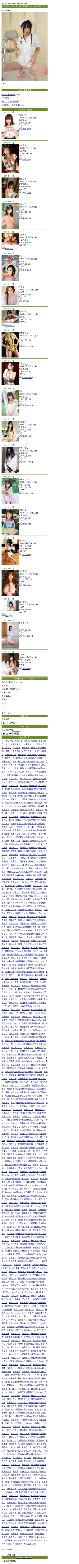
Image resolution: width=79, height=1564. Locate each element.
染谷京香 (31, 1258)
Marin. (20, 937)
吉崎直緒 (42, 789)
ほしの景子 (32, 1182)
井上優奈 (22, 1044)
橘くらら (40, 761)
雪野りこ (12, 975)
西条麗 (4, 920)
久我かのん (30, 1103)
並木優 (15, 768)
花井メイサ (6, 892)
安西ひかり (11, 1468)
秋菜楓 (27, 741)
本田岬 (41, 972)
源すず (8, 844)
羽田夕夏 (42, 875)
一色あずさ (41, 913)
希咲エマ (26, 985)
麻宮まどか (32, 1044)
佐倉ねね (40, 1361)
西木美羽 (33, 1078)
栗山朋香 (35, 1464)
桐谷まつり (29, 1309)
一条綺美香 (13, 854)
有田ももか (10, 1540)
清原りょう (36, 923)
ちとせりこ (21, 868)
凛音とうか (37, 1485)
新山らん (22, 916)
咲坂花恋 (16, 1299)
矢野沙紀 (12, 782)
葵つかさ (16, 748)
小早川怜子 (32, 903)
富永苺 (12, 896)
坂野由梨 (38, 803)
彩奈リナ (12, 1278)
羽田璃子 (42, 1282)
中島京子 (11, 1254)
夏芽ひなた (19, 1382)
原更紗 (4, 792)
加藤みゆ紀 (30, 1416)
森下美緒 (27, 1485)
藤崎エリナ (21, 913)
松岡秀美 (40, 1530)
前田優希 (42, 796)
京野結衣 (14, 1147)
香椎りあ (42, 1220)
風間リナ (9, 1482)
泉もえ (4, 1261)
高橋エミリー (33, 1478)
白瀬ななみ (13, 1495)
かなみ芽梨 (30, 1041)
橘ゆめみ (38, 910)
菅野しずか (27, 462)
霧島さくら (28, 1109)
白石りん (40, 1327)
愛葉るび (40, 937)
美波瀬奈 (17, 1265)
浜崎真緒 (5, 851)
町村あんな (30, 1061)
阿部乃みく (11, 1068)
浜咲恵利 (26, 585)
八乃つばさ (25, 1471)
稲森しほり (34, 1134)
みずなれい (13, 779)
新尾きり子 (36, 1427)
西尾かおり (32, 875)
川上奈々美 (6, 830)
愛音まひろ (21, 820)
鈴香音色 (26, 159)
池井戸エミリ (17, 1292)
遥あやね (18, 1499)
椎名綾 (19, 1247)
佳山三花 (39, 810)
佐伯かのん (15, 1340)
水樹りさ (20, 885)
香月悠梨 (22, 754)
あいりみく (13, 1354)
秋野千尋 (42, 889)
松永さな (29, 1482)
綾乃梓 (43, 979)
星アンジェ (15, 1313)
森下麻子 (29, 1072)
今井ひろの (28, 844)
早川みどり (13, 1189)
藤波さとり (6, 1509)
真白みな (31, 1468)
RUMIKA (40, 782)
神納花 (17, 1251)
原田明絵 (33, 768)
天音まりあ (28, 1409)
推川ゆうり (30, 1327)
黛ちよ (43, 1240)
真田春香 (16, 830)
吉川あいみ (17, 872)
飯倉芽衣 (42, 1506)
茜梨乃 (39, 1271)
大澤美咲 (5, 1334)
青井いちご (13, 1106)
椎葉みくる (32, 1513)
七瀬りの (31, 868)
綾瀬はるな (33, 979)
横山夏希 (37, 1347)
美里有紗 (36, 927)
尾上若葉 (33, 854)
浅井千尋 (14, 1030)
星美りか (26, 834)
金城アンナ (36, 1065)
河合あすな (19, 1482)
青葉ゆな (40, 1440)
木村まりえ (36, 1527)
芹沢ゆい (24, 785)
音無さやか (13, 923)
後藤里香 (40, 1385)
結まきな (9, 1485)
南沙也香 (44, 1082)
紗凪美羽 (26, 1371)
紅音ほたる (22, 823)
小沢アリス (13, 813)
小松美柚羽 (34, 1399)
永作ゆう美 (6, 1371)
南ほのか (22, 1444)
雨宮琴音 (12, 937)
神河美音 (36, 1247)
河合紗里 (5, 1420)
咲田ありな (11, 1440)
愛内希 (30, 1068)
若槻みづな (11, 1227)
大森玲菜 (40, 1144)
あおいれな (35, 1206)
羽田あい (14, 799)
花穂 (20, 1151)
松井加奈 (42, 1182)
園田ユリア (23, 1158)
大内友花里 (36, 1227)
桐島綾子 (31, 1254)
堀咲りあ (11, 927)
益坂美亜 (38, 1516)
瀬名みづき (27, 493)
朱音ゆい (31, 827)
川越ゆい (26, 1334)
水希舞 (8, 1178)
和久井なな (10, 1416)
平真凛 (15, 1471)
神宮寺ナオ (25, 1433)
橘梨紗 (8, 951)
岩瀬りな (27, 1499)
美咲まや (42, 1430)
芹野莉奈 (12, 1320)
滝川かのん (32, 889)
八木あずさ (30, 996)
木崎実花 (25, 1251)
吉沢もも (22, 782)
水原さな (11, 1089)
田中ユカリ (10, 1409)
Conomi (30, 1423)
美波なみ (34, 1082)
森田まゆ (26, 1285)
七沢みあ (20, 1454)
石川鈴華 (5, 1047)
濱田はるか (13, 1365)
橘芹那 (4, 1223)
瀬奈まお (31, 1130)
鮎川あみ (5, 982)
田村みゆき (25, 923)
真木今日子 (21, 906)
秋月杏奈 (14, 1244)
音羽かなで (6, 748)
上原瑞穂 (24, 1037)
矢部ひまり (25, 1527)
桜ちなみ (25, 1178)
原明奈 (4, 827)
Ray (43, 1034)
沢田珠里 (20, 1099)
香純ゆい (11, 1140)
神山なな (40, 1309)
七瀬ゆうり (27, 377)
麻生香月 (31, 851)
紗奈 (14, 761)
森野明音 (22, 1075)
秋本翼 (17, 1375)
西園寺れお (10, 1161)
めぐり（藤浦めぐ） (17, 827)
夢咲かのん (39, 1533)
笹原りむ (26, 270)
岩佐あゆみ (37, 1451)
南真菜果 (33, 1220)
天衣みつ (35, 748)
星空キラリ (25, 1223)
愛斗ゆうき (17, 1109)
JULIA (31, 810)
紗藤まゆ (40, 934)
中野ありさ (26, 1016)
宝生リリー (39, 1520)
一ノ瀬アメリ (27, 744)
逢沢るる (27, 1165)
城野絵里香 (15, 1475)
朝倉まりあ (36, 941)
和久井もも (39, 1006)
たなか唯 (40, 1523)
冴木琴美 (22, 1344)
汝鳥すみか (13, 1034)
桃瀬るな (29, 1382)
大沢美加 (31, 820)
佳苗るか (42, 848)
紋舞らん (33, 848)
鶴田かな (5, 799)
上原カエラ (39, 744)
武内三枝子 (26, 1447)
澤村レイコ (25, 858)
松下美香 (11, 1061)
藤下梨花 (31, 968)
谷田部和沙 (21, 1089)
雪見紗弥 (5, 834)
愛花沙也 (40, 1075)
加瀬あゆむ (32, 754)
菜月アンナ (19, 954)
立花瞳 (39, 999)
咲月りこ (14, 1516)
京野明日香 (32, 1161)
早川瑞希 (27, 1154)
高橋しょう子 (25, 1365)
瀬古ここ (5, 1213)
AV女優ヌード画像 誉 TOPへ (14, 105)
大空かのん (26, 751)
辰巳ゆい (18, 803)
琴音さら (37, 1127)
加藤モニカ (34, 1406)
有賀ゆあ (20, 1103)
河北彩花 (9, 1499)
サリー (37, 1261)
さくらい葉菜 (40, 982)
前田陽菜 (24, 810)
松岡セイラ (13, 1051)
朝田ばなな (36, 892)
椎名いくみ (23, 1378)
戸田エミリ (21, 1254)
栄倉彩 (12, 906)
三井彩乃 (5, 1475)
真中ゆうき (11, 1430)
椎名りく (16, 1127)
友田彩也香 (6, 879)
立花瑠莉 (35, 1285)
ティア (34, 882)
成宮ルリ (42, 1027)
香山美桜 (22, 1054)
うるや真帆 (15, 751)
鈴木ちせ (9, 1192)
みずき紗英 (28, 775)
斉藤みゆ (42, 1278)
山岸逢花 (22, 1430)
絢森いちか (39, 1120)
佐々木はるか (31, 758)
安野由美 (5, 1030)
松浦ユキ (22, 944)
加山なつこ (14, 1085)
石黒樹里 (22, 1278)
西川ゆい (26, 882)
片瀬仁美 (44, 1306)
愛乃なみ (12, 916)
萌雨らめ (26, 193)
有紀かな (12, 1389)
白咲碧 (15, 1082)
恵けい (13, 1044)
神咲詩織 (22, 796)
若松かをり (34, 1003)
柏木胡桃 (5, 1134)
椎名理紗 (42, 903)
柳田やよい (24, 1082)
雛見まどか (30, 1492)
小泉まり (34, 1289)
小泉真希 (31, 913)
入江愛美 (35, 865)
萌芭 (33, 1123)
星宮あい (14, 861)
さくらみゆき (27, 1313)
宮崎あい (41, 823)
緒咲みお (14, 1092)
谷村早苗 (22, 889)
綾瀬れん (22, 968)
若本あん (18, 1451)
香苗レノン (26, 1375)
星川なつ (32, 823)
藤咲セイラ (21, 1182)
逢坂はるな (38, 1016)
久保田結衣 (41, 1123)
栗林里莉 (38, 975)
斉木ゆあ (12, 1523)
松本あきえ (11, 1489)
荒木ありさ (24, 1289)
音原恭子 (36, 1085)
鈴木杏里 (31, 761)
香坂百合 (6, 1292)
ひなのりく (39, 844)
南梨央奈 (31, 934)
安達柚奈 (9, 1199)
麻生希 (43, 830)
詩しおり (40, 961)
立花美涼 (24, 999)
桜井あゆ (20, 896)
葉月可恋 (40, 1492)
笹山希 (21, 975)
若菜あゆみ (19, 1006)
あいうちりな (7, 741)
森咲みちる (41, 1130)
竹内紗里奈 (23, 989)
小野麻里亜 (25, 1354)
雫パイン (5, 823)
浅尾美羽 (37, 1189)
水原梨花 (16, 1206)
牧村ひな (20, 1234)
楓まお (41, 792)
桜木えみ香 (11, 1196)
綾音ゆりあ (36, 1034)
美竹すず (35, 1092)
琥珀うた (33, 785)
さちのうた (34, 1175)
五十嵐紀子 (30, 1013)
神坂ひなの (15, 1358)
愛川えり (42, 1513)
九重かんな (25, 1351)
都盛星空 (9, 1165)
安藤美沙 (27, 992)
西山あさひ (17, 1096)
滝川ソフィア (10, 910)
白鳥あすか (10, 1492)
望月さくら (23, 1320)
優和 (35, 1213)
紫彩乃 (17, 930)
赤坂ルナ (42, 965)
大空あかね (13, 999)
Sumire (8, 1289)
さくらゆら (11, 1054)
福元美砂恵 (41, 1416)
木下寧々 (16, 1116)
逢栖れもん (10, 1530)
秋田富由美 (15, 1240)
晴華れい (31, 1385)
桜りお (39, 868)
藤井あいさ (25, 1123)
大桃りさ (40, 996)
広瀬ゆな (20, 1492)
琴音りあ (9, 1041)
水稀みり (33, 1244)
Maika (13, 823)
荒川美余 (12, 965)
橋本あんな (27, 346)
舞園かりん (39, 1109)
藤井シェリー (7, 772)
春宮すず (36, 1230)
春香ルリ (12, 1392)
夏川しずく (6, 768)
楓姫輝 (28, 927)
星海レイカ (15, 882)
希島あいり (32, 906)
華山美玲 (9, 1006)
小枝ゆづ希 (36, 1358)
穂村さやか (11, 1158)
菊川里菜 (26, 947)
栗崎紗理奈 (25, 817)
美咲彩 (32, 999)
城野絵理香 (11, 1406)
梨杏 (22, 1013)
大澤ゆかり (6, 1471)
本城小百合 (15, 1016)
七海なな (33, 765)
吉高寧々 (35, 1433)
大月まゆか (10, 868)
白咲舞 (28, 885)
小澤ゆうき (21, 1168)
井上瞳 (41, 1023)
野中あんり (36, 985)
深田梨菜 (12, 1075)
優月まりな (41, 1444)
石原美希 (11, 875)
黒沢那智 (20, 837)
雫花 (22, 1516)
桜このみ (22, 761)
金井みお (11, 1330)
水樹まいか (32, 1461)
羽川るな (9, 1382)
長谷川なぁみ (18, 879)
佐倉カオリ (34, 799)
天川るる (14, 982)
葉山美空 (26, 668)
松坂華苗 (37, 1340)
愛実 (7, 979)
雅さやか (5, 1044)
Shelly (33, 1296)
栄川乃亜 (6, 1268)
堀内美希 (14, 1533)
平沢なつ (43, 1289)
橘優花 (13, 968)
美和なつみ (25, 1051)
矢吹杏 (25, 830)
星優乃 (4, 906)
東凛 (13, 1103)
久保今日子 (27, 636)
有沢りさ (29, 975)
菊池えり (11, 1506)
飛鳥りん (14, 1282)
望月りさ (22, 1537)
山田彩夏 (25, 1206)
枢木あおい (25, 1495)
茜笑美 (19, 1409)
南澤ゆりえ (19, 1192)
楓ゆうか (18, 1165)
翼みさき (12, 1078)
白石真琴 (26, 1265)
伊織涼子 (40, 1058)
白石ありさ (15, 1464)
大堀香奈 (24, 799)
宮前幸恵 (33, 1302)
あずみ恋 (16, 1306)
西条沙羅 (29, 1099)
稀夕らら (11, 1099)
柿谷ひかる (10, 1237)
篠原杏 (4, 1537)
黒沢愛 (8, 1096)
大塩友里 (11, 1234)
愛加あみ (26, 436)
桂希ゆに (12, 1271)
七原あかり (21, 1140)
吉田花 (35, 1165)
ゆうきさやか (27, 930)
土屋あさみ (11, 1058)
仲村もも (24, 861)
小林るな (40, 1140)
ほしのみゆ (19, 772)
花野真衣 (14, 979)
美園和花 (18, 1485)
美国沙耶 (11, 1520)
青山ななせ (32, 1506)
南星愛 (45, 1261)
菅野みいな (32, 796)
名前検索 (5, 98)
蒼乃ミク (31, 1544)
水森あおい (21, 875)
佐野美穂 (38, 1072)
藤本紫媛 (16, 1178)
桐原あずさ (25, 1027)
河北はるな (27, 405)
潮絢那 (32, 1147)
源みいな (35, 1471)
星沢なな (11, 837)
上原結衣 (42, 861)
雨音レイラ (41, 944)
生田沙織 (9, 1137)
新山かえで (10, 885)
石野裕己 (12, 1537)
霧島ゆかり (21, 1506)
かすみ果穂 (23, 806)
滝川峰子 (22, 1440)
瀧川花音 (5, 947)
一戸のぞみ (32, 1216)
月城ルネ (22, 851)
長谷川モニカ (31, 1234)
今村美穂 (5, 751)
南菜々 (34, 1106)
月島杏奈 (12, 1261)
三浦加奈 (22, 1196)
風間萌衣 (39, 1313)
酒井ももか (19, 1137)
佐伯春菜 (12, 1444)
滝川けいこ (34, 1420)
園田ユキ (31, 1444)
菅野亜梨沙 (41, 820)
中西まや (31, 1271)
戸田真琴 (33, 1282)
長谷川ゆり (29, 1292)
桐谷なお (38, 1454)
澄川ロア (24, 1113)
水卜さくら (23, 1402)
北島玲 (21, 910)
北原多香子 (25, 941)
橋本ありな (13, 1223)
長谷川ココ (6, 1109)
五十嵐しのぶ (7, 992)
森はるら (29, 1137)
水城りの (26, 129)
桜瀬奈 (41, 1461)
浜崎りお (29, 772)
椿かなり (33, 1113)
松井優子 (40, 1096)
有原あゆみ (34, 1402)
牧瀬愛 (4, 1185)
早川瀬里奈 (28, 803)
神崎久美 (32, 1209)
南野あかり (26, 1347)
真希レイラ (40, 1423)
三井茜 (28, 1192)
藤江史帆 (22, 1513)
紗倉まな (33, 861)
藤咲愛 (4, 1323)
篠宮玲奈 (35, 1371)
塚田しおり (36, 1354)
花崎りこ (31, 1392)
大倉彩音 (38, 930)
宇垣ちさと (26, 1299)
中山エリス (23, 765)
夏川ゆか (34, 1178)
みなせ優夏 (13, 817)
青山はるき (23, 1502)
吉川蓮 (28, 1230)
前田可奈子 (11, 1344)
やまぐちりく (25, 779)
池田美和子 (37, 899)
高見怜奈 (37, 1509)
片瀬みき (35, 1495)
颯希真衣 (37, 1316)
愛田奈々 (5, 865)
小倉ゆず (15, 810)
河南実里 (16, 1371)
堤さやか (18, 1199)
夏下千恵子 (41, 1330)
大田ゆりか (21, 1544)
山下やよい (17, 951)
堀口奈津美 (32, 789)
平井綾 (38, 772)
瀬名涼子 (36, 1151)
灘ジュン (29, 1185)
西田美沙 (27, 951)
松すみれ (11, 903)
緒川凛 (12, 996)
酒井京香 (33, 1320)
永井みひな (11, 1402)
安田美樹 (37, 779)
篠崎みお (24, 1282)
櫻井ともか (37, 885)
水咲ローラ (21, 972)
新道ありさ (30, 1237)
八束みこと (6, 1113)
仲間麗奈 (22, 1144)
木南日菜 (26, 524)
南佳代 (10, 1451)
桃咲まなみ (41, 827)
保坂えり (37, 958)
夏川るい (27, 1151)
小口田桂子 (41, 1041)
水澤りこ (43, 1265)
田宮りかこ (36, 1323)
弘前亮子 (31, 1168)
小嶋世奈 (22, 1413)
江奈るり (12, 1258)
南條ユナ (22, 1468)
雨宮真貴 (26, 555)
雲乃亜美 (42, 1209)
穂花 (9, 775)
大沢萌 (15, 1113)
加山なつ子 (41, 1392)
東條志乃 (29, 1516)
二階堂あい (10, 1247)
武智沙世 (40, 1147)
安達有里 (29, 954)
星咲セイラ (10, 325)
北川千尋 (22, 1478)
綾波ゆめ (24, 1147)
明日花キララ (37, 741)
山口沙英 (5, 1396)
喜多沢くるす (20, 789)
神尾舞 (21, 1261)
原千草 (34, 1027)
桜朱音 (12, 1361)
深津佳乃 (37, 1475)
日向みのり (11, 1502)
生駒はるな (10, 1423)
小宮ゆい (34, 1306)
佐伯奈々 (29, 879)
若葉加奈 (11, 1327)
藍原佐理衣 (15, 1285)
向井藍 (8, 1206)
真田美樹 (37, 1365)
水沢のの (26, 1010)
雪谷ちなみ (36, 1203)
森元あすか (15, 1396)
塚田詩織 (20, 927)
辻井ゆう (9, 616)
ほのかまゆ (41, 1020)
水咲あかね (15, 1065)
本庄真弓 (37, 1447)
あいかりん (34, 1172)
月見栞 (39, 851)
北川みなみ (15, 1213)
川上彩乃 (42, 1106)
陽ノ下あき (6, 1299)
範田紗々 (33, 806)
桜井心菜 (33, 1378)
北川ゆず (9, 1230)
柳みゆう (26, 218)
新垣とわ (35, 1351)
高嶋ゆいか (34, 1158)
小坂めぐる (23, 792)
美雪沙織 (26, 1464)
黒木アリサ (15, 834)
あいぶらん (15, 985)
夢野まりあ (36, 834)
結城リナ (14, 1296)
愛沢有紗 (33, 1489)
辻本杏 (23, 1130)
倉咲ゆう (33, 792)
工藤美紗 (24, 1175)
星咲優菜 (42, 1216)
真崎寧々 (31, 1440)
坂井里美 (38, 1199)
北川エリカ (11, 889)
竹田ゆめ (11, 1454)
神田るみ (37, 1030)
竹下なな (26, 1065)
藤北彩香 (42, 916)
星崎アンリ (39, 1099)
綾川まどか (23, 1220)
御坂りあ (38, 1540)
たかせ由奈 (10, 1216)
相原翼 (34, 1223)
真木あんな (15, 1334)
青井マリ (5, 968)
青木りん (40, 837)
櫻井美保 (27, 1247)
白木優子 (29, 910)
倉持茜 (17, 1209)
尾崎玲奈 (22, 1461)
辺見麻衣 (31, 1075)
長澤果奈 (26, 1427)
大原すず (22, 1385)
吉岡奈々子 (19, 1072)
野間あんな (11, 1385)
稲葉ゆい (9, 1209)
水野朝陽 (22, 1020)
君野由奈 (12, 1461)
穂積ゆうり (21, 1530)
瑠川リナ (31, 782)
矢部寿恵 (14, 941)
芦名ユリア (13, 1172)
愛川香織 (5, 1016)
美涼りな (27, 1316)
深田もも (38, 896)
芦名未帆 (38, 872)
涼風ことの (13, 1013)
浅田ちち (23, 979)
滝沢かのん (13, 1323)
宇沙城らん (38, 992)
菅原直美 (26, 1396)
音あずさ (29, 1540)
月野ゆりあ (32, 1430)
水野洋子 (16, 1427)
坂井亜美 (9, 1337)
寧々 (9, 899)
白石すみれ (13, 1351)
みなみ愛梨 (35, 1251)
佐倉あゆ (31, 1330)
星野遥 (25, 301)
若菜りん (29, 1006)
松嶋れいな (17, 775)
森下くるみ (26, 1475)
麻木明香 (12, 944)
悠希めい (42, 920)
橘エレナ (12, 934)
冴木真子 (31, 1144)
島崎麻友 (12, 1478)
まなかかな (17, 1458)
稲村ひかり (13, 1275)
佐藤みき (35, 858)
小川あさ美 (34, 830)
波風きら (20, 996)
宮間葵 (4, 916)
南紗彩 (12, 1185)
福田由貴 (29, 1454)
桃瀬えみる (39, 775)
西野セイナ (23, 1078)
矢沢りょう (21, 1423)
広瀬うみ (20, 1237)
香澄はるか (28, 1199)
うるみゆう (28, 1047)
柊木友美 (24, 1302)
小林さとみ (37, 951)
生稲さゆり (32, 972)
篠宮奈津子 (17, 1509)
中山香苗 (9, 1251)
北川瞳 (12, 820)
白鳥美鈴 (9, 1072)
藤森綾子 (26, 892)
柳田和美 (24, 1244)
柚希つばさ (38, 1458)
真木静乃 (29, 1261)
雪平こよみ (21, 1330)
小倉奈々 (37, 751)
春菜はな (42, 768)
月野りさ (12, 765)
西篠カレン (25, 1437)
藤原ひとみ (15, 947)
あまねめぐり (40, 1409)
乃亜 (9, 872)
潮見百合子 (37, 1268)
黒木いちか (15, 841)
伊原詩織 (33, 989)
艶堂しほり (15, 865)
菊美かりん (10, 758)
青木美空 (24, 982)
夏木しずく (19, 1337)
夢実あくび (25, 1106)
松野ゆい (24, 848)
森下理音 (29, 896)
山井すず (20, 1540)
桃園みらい (36, 1396)
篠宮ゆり (22, 920)
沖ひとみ (12, 806)
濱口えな (40, 1337)
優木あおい (32, 916)
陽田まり (40, 1344)
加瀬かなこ (23, 1399)
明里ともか (11, 1399)
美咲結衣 (22, 1068)
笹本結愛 (40, 1237)
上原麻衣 (42, 1089)
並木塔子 (41, 1296)
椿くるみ (35, 1240)
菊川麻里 (40, 1292)
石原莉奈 (33, 841)
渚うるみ (14, 1175)
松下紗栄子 (13, 1130)
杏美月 (4, 923)
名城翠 (24, 1209)
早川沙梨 (27, 1458)
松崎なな (16, 1023)
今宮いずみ (41, 1254)
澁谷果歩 (33, 1037)
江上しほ (38, 1137)
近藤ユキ (12, 1513)
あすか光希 (32, 1196)
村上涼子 (12, 792)
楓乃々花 (12, 1413)
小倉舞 (19, 1154)
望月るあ (11, 1182)
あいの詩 (14, 1027)
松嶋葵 (8, 1082)
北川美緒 (15, 1268)
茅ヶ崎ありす (24, 1389)
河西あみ (20, 1185)
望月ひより (13, 1203)
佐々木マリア (25, 1189)
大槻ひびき (13, 785)
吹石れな (5, 1175)
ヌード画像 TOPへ (9, 1555)
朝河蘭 (10, 954)
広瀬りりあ (37, 1154)
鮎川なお (9, 789)
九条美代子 (23, 1489)
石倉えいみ (41, 1013)
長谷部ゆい (15, 1420)
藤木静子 (31, 1530)
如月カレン (13, 848)
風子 (31, 982)
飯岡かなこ (32, 920)
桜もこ (37, 1482)
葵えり (15, 1289)
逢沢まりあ (34, 1502)
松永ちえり (29, 937)
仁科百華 (12, 796)
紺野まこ (29, 1120)
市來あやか (32, 1278)
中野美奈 (22, 934)
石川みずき (36, 1051)
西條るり (20, 758)
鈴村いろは (25, 1203)
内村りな (12, 1144)
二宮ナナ (16, 892)
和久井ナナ (15, 1010)
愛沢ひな (12, 989)
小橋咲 (4, 1413)
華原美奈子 (26, 1213)
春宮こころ (32, 1089)
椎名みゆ (27, 1451)
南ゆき (43, 1471)
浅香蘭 (32, 1523)
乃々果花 (42, 765)
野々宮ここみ (25, 1030)
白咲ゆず (9, 1375)
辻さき (37, 1068)
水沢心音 (38, 1382)
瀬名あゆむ (17, 899)
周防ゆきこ (6, 761)
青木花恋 (27, 899)
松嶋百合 (29, 1520)
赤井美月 (12, 1378)
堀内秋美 (42, 1113)
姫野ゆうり (36, 817)
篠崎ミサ (42, 758)
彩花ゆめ (31, 1020)
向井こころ (13, 1302)
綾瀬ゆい (26, 1358)
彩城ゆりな (19, 1120)
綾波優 (25, 841)
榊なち (5, 1085)
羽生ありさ (25, 1323)
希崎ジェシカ (10, 754)
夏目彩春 (14, 1037)
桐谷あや (42, 989)
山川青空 (26, 865)
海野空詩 (22, 1258)
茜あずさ (12, 920)
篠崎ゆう (24, 1172)
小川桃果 (12, 1151)
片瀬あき (11, 1168)
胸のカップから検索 (10, 101)
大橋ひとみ (23, 965)
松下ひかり (6, 1023)
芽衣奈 (13, 851)
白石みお (26, 1240)
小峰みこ (5, 1447)
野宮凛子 (20, 1416)
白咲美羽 (14, 1527)
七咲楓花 (31, 813)
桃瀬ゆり (22, 1368)
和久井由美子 (37, 1010)
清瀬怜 (25, 1420)
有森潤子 (36, 1499)
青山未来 (40, 1103)
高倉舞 (10, 930)
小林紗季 (31, 1537)
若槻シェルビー (26, 1533)
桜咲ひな (22, 1271)
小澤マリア (21, 903)
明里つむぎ (26, 1340)
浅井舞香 (11, 961)
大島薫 (43, 1172)
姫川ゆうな (41, 1258)
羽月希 (21, 1058)
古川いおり (37, 1054)
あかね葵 (20, 1327)
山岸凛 (35, 1265)
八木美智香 (7, 1309)
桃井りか (38, 1185)
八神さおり (37, 1375)
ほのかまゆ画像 (8, 94)
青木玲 (43, 858)
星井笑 (4, 1258)
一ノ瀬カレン (16, 1047)
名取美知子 (25, 1092)
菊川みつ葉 (32, 1368)
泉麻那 (43, 748)
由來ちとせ (11, 1368)
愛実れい (31, 1344)
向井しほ (14, 1123)
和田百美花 (13, 1003)
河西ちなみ (25, 1034)
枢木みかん (17, 844)
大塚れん (37, 1116)
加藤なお (20, 1061)
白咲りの (11, 1544)
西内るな (37, 1299)
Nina (29, 1054)
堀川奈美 (14, 1134)
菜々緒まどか (24, 1227)
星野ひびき (26, 1127)
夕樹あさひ (26, 1116)
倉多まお (42, 1044)
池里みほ (5, 1516)
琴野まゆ (11, 913)
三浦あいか (10, 972)
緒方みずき (6, 1427)
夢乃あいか (28, 872)
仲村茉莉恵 (21, 961)
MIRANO (5, 1285)
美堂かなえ (21, 1161)
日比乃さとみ (25, 1275)
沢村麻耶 (5, 1092)
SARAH (34, 947)
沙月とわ (20, 1520)
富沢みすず (7, 1265)
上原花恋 (39, 879)
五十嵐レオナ (16, 1316)
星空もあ (31, 1140)
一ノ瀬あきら (12, 858)
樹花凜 (10, 1120)
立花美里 (5, 1220)
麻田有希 (26, 748)
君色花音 (14, 1433)
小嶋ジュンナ (12, 1437)
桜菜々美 (9, 249)
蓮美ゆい (24, 768)
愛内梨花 (18, 741)
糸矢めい (31, 944)
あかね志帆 (15, 1447)
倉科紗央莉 (19, 1230)
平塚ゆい (5, 861)
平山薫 (23, 813)
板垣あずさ (15, 744)
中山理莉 (12, 1020)
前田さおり (21, 1216)
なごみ (39, 1168)
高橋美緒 (5, 985)
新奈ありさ (32, 1413)
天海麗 (39, 813)
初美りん (5, 1433)
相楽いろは (15, 958)
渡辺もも (24, 1003)
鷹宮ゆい (31, 1361)
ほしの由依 (25, 1085)
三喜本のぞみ (29, 1096)
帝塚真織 (27, 1509)
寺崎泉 (13, 1220)
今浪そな (5, 1244)
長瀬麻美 (33, 1023)
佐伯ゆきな (23, 1406)
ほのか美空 (23, 1523)
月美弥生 (25, 1306)
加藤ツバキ (6, 1116)
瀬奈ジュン (30, 1058)
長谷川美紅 (30, 837)
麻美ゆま (9, 803)
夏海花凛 (35, 1334)
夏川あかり (15, 1347)
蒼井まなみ (39, 954)
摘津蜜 (8, 1306)
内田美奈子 (19, 1041)
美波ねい (40, 1061)
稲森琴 (41, 806)
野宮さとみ (26, 958)
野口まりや (37, 1192)
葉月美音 (22, 1392)
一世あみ (42, 1320)
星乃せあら (25, 1268)
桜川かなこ (25, 1296)
